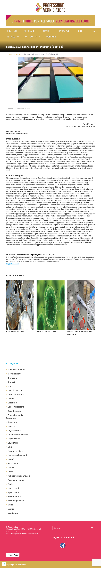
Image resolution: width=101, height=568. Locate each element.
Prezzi (10, 471)
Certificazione (14, 373)
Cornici (11, 382)
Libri (80, 31)
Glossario (12, 422)
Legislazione (14, 438)
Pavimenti (13, 463)
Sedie (10, 484)
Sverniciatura (14, 496)
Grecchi (11, 426)
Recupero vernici (16, 480)
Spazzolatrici (14, 492)
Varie (10, 504)
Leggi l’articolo (12, 263)
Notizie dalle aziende (18, 455)
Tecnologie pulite (16, 500)
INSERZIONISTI (31, 37)
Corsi (10, 386)
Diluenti (11, 398)
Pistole (11, 467)
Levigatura (13, 443)
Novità (11, 459)
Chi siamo (29, 31)
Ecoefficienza (14, 411)
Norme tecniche (15, 451)
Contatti (51, 37)
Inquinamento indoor (18, 434)
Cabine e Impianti (16, 369)
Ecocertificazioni (16, 407)
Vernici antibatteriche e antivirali (79, 333)
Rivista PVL (64, 31)
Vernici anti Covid (46, 331)
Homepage (12, 31)
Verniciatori (13, 513)
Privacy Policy (13, 555)
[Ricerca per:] (19, 352)
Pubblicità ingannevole (19, 476)
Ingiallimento (14, 430)
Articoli (11, 37)
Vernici (10, 108)
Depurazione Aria (16, 394)
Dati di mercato (15, 390)
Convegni (12, 378)
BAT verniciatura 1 (15, 331)
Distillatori (13, 402)
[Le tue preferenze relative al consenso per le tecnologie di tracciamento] (4, 564)
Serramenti (13, 488)
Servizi (46, 31)
